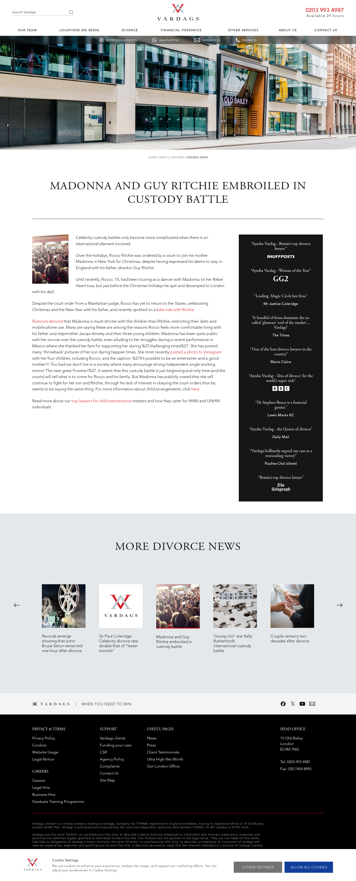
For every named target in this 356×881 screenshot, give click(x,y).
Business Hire (43, 794)
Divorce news (197, 157)
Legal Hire (41, 787)
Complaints (110, 766)
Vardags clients (112, 738)
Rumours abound (47, 321)
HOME (152, 157)
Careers (38, 780)
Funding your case (116, 745)
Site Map (107, 780)
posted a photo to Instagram (196, 351)
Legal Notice (43, 759)
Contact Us (325, 30)
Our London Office (163, 766)
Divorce (130, 30)
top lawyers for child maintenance (101, 400)
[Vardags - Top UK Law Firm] (178, 19)
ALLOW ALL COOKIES (308, 867)
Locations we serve (79, 30)
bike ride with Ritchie (175, 309)
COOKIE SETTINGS (258, 867)
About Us (288, 30)
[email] (312, 704)
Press (151, 745)
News (163, 157)
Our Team (27, 30)
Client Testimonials (163, 752)
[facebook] (283, 704)
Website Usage (45, 752)
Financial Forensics (181, 30)
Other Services (243, 30)
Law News (177, 157)
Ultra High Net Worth (165, 759)
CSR (103, 752)
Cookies (39, 745)
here (195, 389)
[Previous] (17, 605)
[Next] (339, 605)
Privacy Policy (43, 738)
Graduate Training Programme (58, 801)
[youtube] (302, 704)
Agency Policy (112, 759)
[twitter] (293, 704)
